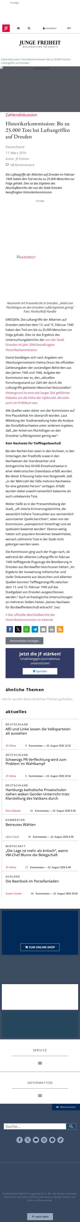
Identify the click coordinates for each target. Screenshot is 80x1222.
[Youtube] (36, 1140)
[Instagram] (44, 1140)
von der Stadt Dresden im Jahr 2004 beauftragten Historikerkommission (35, 345)
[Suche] (71, 1126)
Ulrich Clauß (12, 836)
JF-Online (11, 745)
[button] (18, 28)
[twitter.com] (28, 1140)
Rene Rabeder (13, 810)
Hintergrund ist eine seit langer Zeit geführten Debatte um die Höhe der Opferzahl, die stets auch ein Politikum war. (38, 398)
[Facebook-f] (19, 1140)
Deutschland (15, 147)
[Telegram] (52, 1140)
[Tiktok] (60, 1140)
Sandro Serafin (14, 893)
